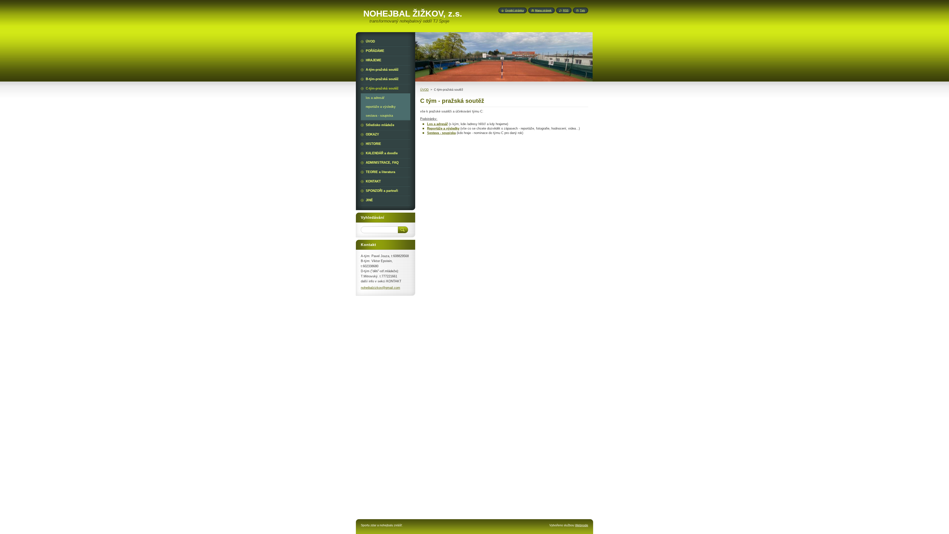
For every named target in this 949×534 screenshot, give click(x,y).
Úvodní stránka (514, 10)
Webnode (581, 525)
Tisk (582, 10)
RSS (565, 10)
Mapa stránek (543, 10)
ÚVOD (424, 89)
